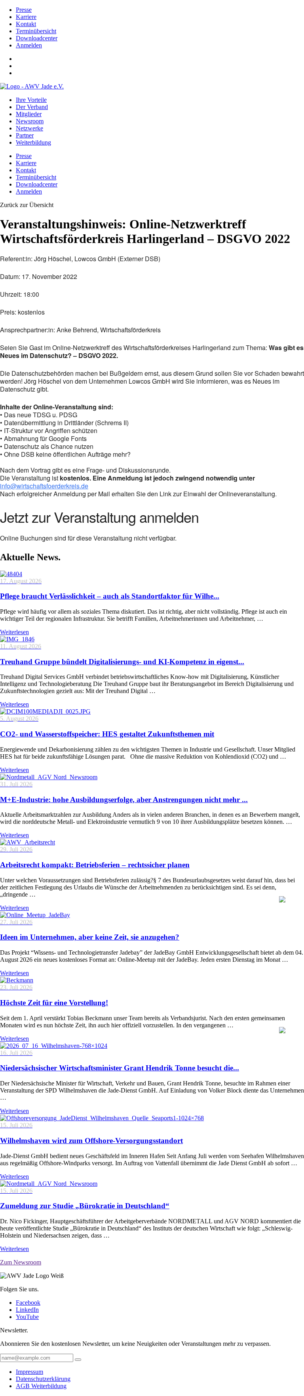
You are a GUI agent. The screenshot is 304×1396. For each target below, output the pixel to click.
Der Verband (32, 107)
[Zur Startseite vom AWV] (32, 86)
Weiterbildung (33, 142)
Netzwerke (29, 128)
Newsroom (30, 121)
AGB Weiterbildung (41, 1386)
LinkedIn (27, 1309)
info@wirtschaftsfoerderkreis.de (44, 485)
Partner (25, 135)
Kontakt (26, 24)
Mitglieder (29, 114)
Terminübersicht (36, 31)
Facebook (28, 1302)
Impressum (29, 1371)
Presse (24, 9)
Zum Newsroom (20, 1262)
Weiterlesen (14, 632)
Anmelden (29, 45)
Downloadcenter (36, 38)
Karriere (26, 16)
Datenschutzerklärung (43, 1378)
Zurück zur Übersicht (26, 205)
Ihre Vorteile (31, 99)
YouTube (27, 1316)
